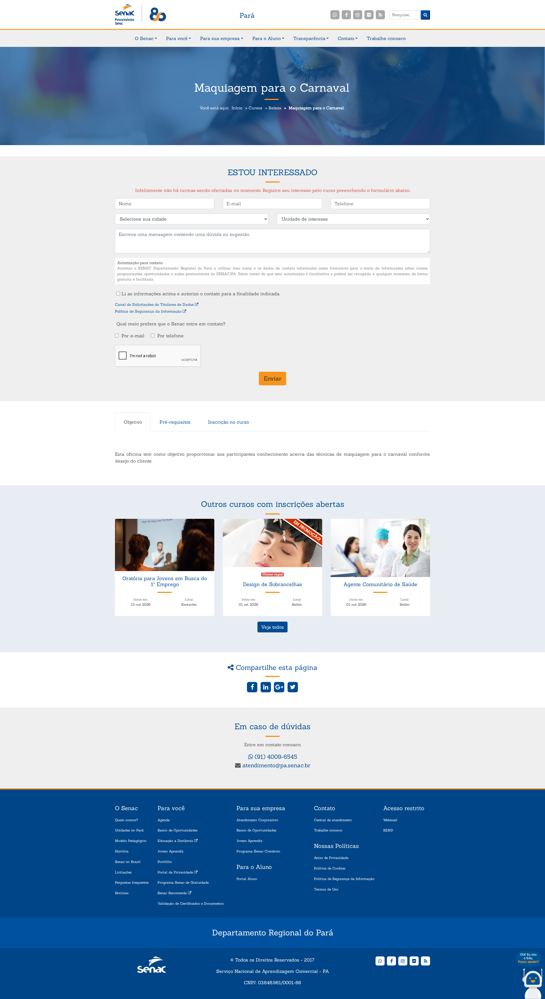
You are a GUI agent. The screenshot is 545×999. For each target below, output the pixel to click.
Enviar (272, 378)
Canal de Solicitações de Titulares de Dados (155, 304)
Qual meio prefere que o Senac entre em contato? (170, 324)
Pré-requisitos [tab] (175, 422)
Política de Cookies (329, 868)
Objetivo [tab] (133, 422)
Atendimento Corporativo (257, 820)
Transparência (309, 38)
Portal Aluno (246, 879)
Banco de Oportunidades (178, 830)
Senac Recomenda (173, 893)
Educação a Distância (176, 841)
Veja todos (272, 627)
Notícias (122, 893)
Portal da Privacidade (176, 872)
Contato (346, 38)
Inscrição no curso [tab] (228, 422)
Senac (140, 15)
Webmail (390, 820)
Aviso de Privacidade (331, 858)
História (122, 851)
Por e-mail (132, 335)
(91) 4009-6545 (275, 756)
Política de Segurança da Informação (149, 311)
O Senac (144, 38)
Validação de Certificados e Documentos (191, 903)
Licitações (123, 872)
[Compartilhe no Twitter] (293, 687)
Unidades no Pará (129, 830)
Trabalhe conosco (386, 38)
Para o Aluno (266, 38)
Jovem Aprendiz (170, 851)
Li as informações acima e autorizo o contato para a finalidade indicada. (200, 293)
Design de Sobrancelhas (272, 584)
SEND (388, 830)
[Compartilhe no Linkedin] (266, 687)
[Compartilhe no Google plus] (279, 687)
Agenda (164, 820)
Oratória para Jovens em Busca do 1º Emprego (164, 581)
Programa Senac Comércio (258, 851)
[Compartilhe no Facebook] (252, 687)
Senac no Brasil (128, 862)
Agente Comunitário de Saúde (380, 584)
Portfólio (165, 862)
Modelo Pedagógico (130, 841)
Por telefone (170, 335)
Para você (177, 38)
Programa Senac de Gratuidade (183, 882)
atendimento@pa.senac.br (276, 765)
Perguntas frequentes (132, 882)
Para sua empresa (220, 38)
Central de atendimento (333, 820)
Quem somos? (126, 820)
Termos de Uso (326, 889)
